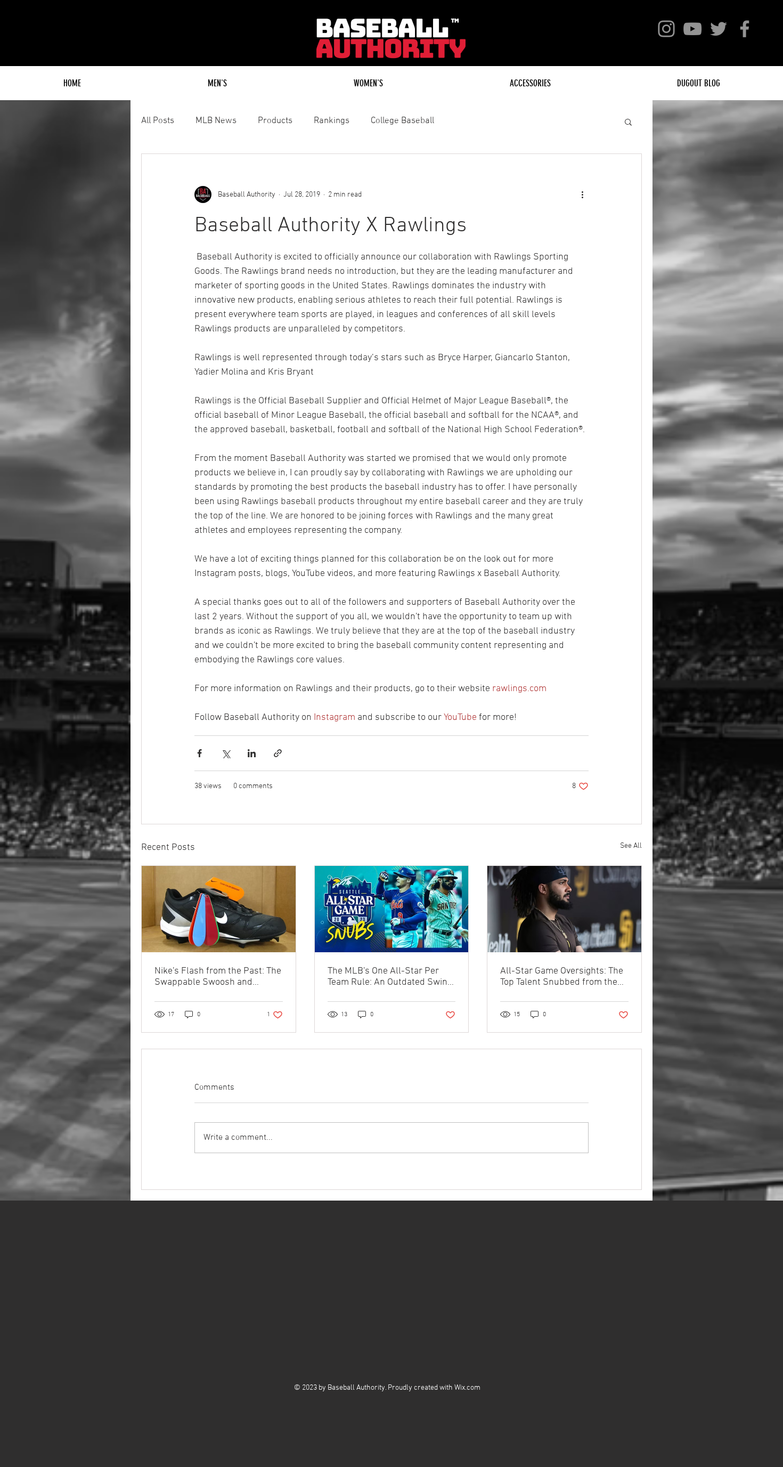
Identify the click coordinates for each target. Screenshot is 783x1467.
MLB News (215, 121)
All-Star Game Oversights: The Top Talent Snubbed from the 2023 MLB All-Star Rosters (561, 977)
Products (275, 121)
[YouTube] (692, 29)
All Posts (157, 121)
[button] (628, 121)
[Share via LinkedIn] (252, 753)
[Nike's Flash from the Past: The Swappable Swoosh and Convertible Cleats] (219, 909)
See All (631, 845)
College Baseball (402, 121)
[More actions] (582, 194)
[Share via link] (278, 753)
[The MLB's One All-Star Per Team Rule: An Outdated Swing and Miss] (392, 909)
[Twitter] (718, 29)
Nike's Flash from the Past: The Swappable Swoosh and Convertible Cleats (217, 977)
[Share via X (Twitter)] (226, 753)
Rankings (331, 121)
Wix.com (467, 1387)
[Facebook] (744, 29)
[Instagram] (666, 29)
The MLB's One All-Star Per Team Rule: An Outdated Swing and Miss (390, 977)
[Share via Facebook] (199, 753)
